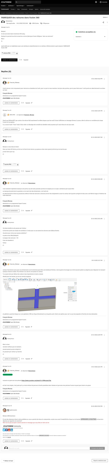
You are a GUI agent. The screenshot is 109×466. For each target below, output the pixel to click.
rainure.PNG (6, 53)
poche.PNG (8, 164)
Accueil (3, 13)
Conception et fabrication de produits (15, 13)
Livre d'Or (9, 437)
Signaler (26, 60)
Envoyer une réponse (97, 448)
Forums (13, 9)
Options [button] (105, 17)
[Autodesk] (6, 2)
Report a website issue (99, 460)
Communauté (5, 9)
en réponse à (25, 115)
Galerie (36, 9)
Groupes (31, 9)
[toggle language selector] (96, 2)
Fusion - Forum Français (31, 13)
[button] (107, 22)
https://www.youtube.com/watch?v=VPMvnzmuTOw (36, 380)
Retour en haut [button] (9, 461)
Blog (18, 9)
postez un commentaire (9, 60)
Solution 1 (78, 37)
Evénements (24, 9)
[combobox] (28, 2)
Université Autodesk (45, 9)
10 (7, 405)
